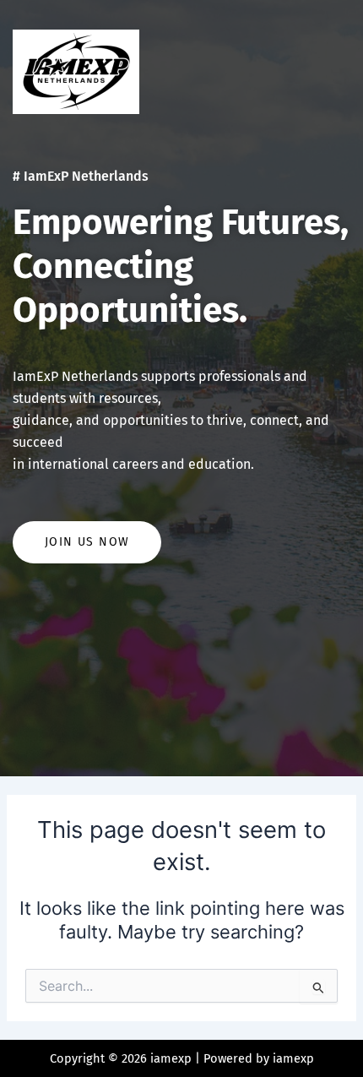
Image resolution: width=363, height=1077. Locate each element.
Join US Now (87, 542)
